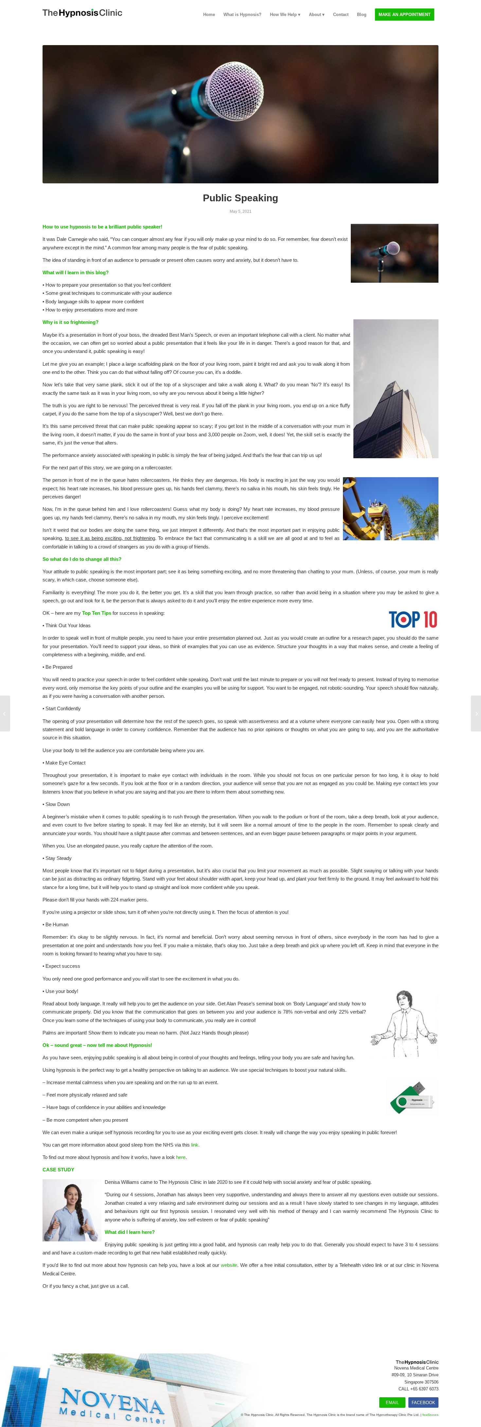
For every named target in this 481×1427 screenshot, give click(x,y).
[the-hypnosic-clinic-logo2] (82, 14)
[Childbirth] (5, 713)
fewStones (430, 1415)
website (229, 1265)
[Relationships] (476, 713)
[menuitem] (209, 14)
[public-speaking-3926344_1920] (240, 114)
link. (195, 1145)
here (181, 1157)
